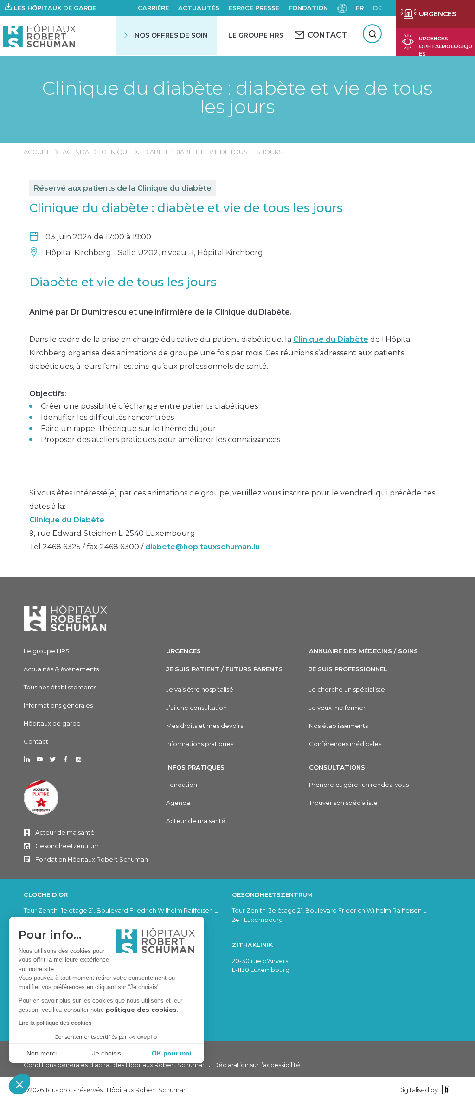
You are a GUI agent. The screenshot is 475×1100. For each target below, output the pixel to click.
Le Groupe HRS (255, 35)
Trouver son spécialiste (343, 802)
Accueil (37, 151)
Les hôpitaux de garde (55, 8)
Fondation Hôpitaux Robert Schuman (91, 859)
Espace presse (254, 8)
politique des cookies (141, 1009)
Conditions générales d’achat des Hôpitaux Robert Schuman (115, 1064)
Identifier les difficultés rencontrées (107, 417)
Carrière (153, 8)
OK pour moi (172, 1053)
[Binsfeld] (445, 1089)
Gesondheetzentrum (67, 845)
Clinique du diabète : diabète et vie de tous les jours (237, 97)
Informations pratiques (199, 743)
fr (360, 8)
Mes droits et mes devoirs (204, 725)
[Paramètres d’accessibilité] (342, 8)
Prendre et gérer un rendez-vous (359, 784)
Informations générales (58, 705)
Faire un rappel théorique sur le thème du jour (128, 428)
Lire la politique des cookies (55, 1023)
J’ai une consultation (196, 707)
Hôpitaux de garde (52, 723)
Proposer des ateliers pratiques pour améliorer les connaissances (160, 439)
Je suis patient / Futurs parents (224, 669)
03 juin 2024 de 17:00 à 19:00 (98, 236)
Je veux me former (337, 707)
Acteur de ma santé (65, 832)
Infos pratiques (195, 767)
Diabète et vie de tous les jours (123, 282)
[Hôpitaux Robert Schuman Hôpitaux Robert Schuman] (39, 35)
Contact (36, 741)
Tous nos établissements (60, 687)
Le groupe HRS (47, 651)
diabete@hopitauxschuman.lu (202, 546)
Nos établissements (338, 725)
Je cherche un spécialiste (347, 689)
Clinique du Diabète (330, 339)
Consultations (337, 767)
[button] (19, 1084)
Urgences (183, 651)
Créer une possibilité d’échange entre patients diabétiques (149, 406)
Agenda (76, 151)
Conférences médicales (345, 743)
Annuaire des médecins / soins (363, 651)
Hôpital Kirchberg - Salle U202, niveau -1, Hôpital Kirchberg (154, 252)
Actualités (198, 8)
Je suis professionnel (348, 669)
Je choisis (106, 1053)
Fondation (308, 8)
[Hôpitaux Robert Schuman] (65, 618)
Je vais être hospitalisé (199, 689)
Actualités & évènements (61, 669)
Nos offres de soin (171, 35)
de (377, 8)
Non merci (41, 1053)
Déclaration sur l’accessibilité (256, 1064)
